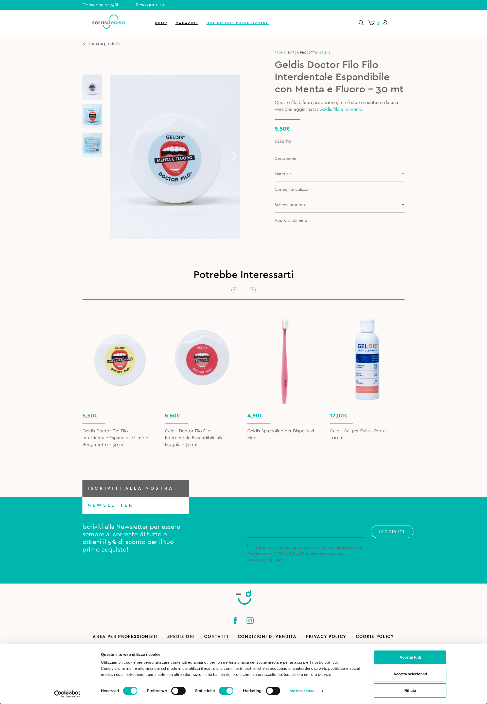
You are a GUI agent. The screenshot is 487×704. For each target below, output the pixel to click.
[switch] (178, 690)
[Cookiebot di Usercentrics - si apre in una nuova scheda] (67, 694)
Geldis (325, 52)
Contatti (216, 637)
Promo (280, 52)
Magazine (187, 23)
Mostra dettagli (303, 691)
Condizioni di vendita (267, 637)
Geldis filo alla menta (341, 109)
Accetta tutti (410, 657)
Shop (161, 23)
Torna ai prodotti (104, 44)
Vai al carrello (427, 68)
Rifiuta (410, 690)
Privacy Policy (326, 637)
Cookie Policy (375, 637)
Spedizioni (181, 637)
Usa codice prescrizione (237, 23)
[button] (233, 156)
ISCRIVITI (392, 532)
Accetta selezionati (410, 674)
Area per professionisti (125, 637)
